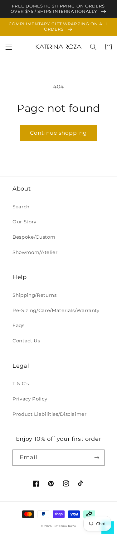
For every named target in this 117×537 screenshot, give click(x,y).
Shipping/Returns (34, 295)
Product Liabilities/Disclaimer (49, 414)
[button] (8, 46)
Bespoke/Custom (33, 237)
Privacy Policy (29, 399)
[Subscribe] (96, 458)
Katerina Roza (65, 526)
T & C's (20, 383)
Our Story (24, 222)
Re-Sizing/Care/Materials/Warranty (56, 310)
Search (21, 207)
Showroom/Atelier (35, 252)
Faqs (18, 325)
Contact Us (26, 341)
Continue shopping (58, 133)
